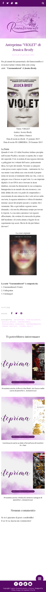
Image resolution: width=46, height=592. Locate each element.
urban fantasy (10, 326)
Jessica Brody (9, 322)
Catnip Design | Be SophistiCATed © (23, 590)
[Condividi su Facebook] (12, 313)
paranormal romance (13, 324)
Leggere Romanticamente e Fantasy (22, 588)
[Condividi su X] (16, 313)
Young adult (26, 326)
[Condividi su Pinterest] (21, 313)
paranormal (24, 322)
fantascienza (33, 320)
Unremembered (33, 324)
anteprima (19, 320)
